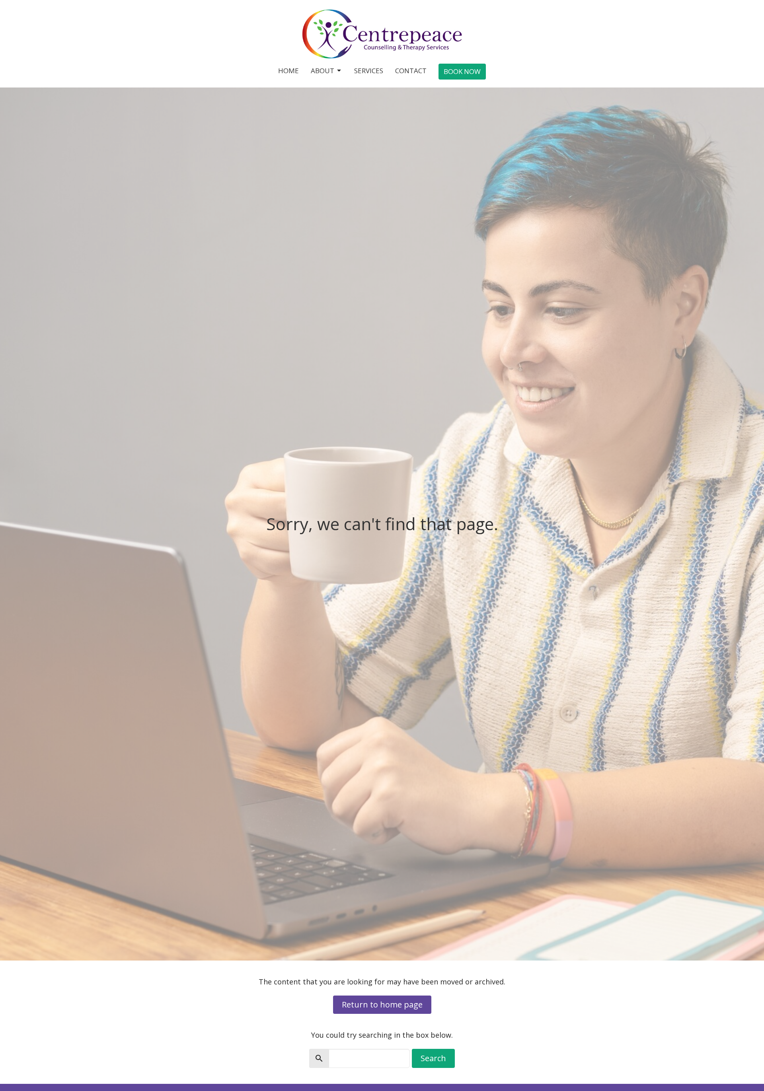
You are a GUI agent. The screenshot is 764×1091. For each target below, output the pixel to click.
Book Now (462, 71)
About (322, 70)
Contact (411, 70)
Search (433, 1058)
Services (368, 70)
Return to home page (382, 1004)
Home (288, 70)
